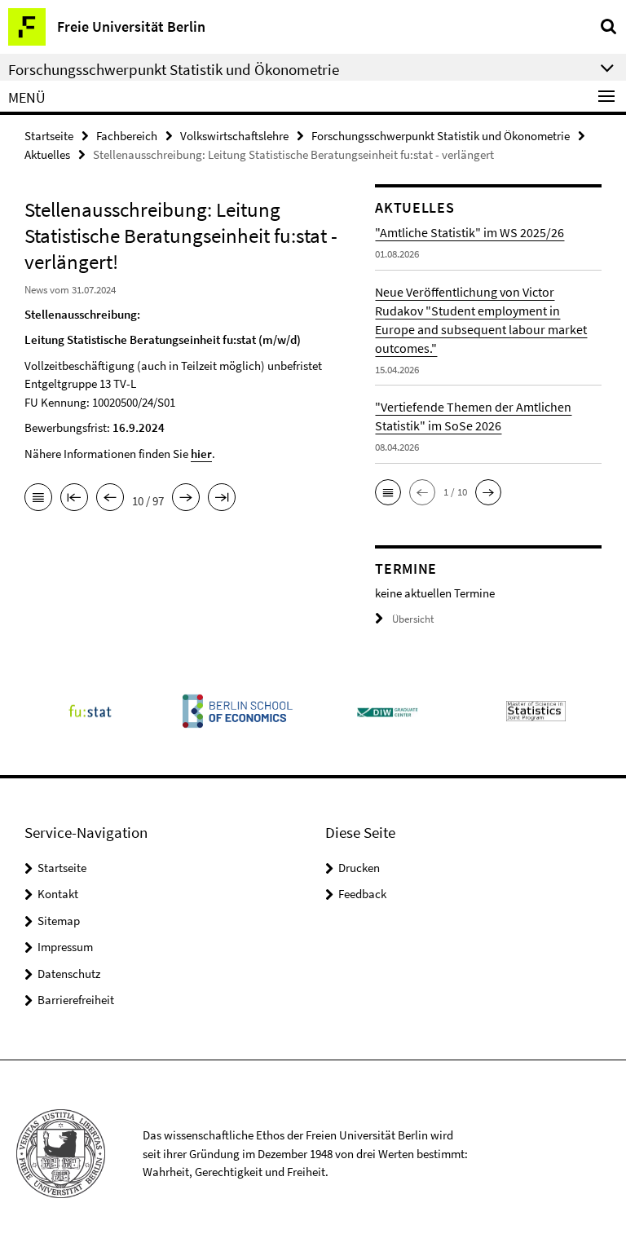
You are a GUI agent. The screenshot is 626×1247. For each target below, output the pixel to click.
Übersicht (413, 619)
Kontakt (57, 893)
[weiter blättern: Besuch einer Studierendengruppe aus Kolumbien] (186, 498)
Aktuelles (47, 154)
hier (201, 453)
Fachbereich (126, 135)
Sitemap (58, 920)
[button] (388, 492)
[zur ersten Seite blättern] (74, 498)
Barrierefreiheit (75, 999)
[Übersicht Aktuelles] (38, 498)
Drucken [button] (359, 867)
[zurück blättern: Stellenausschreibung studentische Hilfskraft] (110, 498)
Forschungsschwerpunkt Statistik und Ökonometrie (440, 135)
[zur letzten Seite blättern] (222, 498)
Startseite (48, 135)
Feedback (362, 893)
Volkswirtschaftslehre (234, 135)
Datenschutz (68, 973)
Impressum (65, 946)
